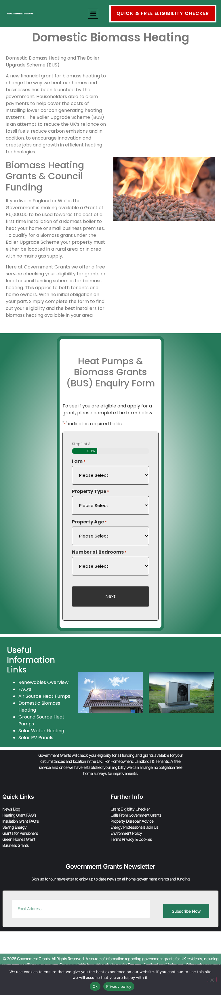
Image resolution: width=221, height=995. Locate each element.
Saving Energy (14, 827)
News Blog (11, 809)
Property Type (90, 491)
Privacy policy (119, 986)
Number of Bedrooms (99, 552)
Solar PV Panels (35, 737)
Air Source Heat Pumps (44, 696)
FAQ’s (24, 689)
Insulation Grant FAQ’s (20, 821)
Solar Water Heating (41, 730)
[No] (212, 979)
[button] (93, 14)
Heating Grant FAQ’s (19, 815)
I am (78, 461)
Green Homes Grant (18, 839)
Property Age (89, 522)
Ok (95, 986)
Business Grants (15, 845)
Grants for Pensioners (20, 833)
